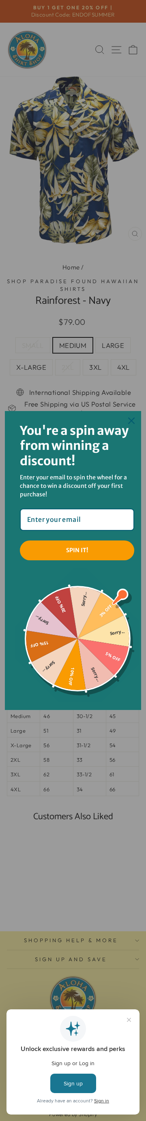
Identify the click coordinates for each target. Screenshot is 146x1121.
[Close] (131, 420)
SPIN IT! (77, 550)
